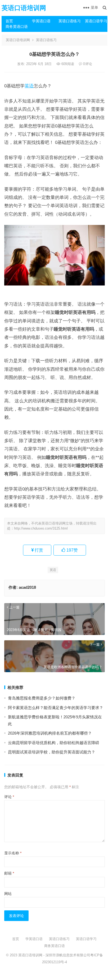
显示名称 (12, 853)
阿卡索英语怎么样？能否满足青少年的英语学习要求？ (55, 707)
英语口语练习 (69, 21)
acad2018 (27, 587)
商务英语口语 (17, 26)
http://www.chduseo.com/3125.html (41, 528)
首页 (9, 21)
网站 (8, 894)
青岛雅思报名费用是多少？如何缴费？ (41, 698)
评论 (9, 797)
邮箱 (9, 873)
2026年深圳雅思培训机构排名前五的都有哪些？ (50, 733)
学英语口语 (41, 21)
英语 (29, 85)
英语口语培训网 (24, 7)
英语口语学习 (96, 21)
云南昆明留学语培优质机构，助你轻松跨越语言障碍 (53, 742)
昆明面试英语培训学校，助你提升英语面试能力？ (51, 752)
